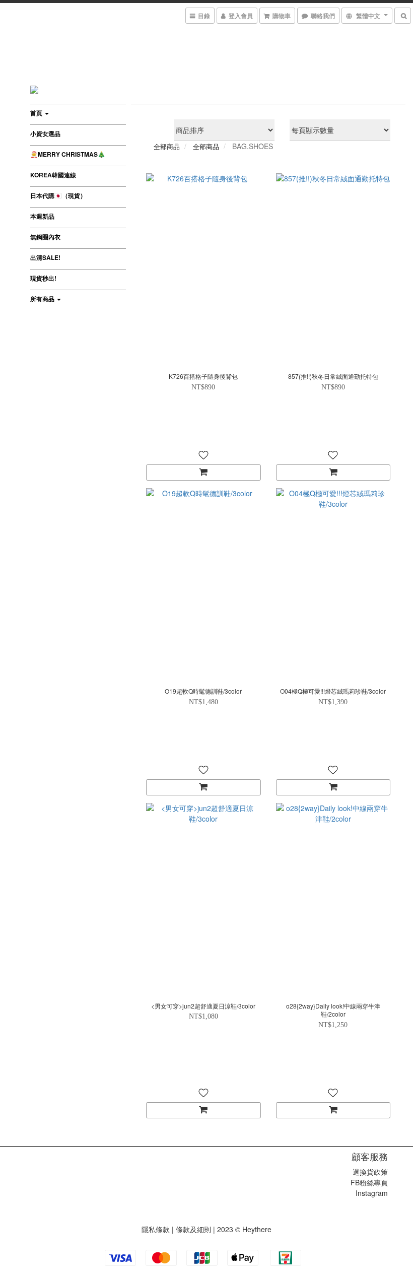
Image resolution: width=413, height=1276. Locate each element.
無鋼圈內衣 (45, 236)
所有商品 (43, 298)
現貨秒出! (43, 278)
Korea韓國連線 (53, 174)
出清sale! (45, 257)
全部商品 (167, 146)
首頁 (37, 112)
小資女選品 (45, 133)
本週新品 (42, 216)
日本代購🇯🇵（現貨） (58, 195)
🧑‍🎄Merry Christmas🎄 (67, 154)
